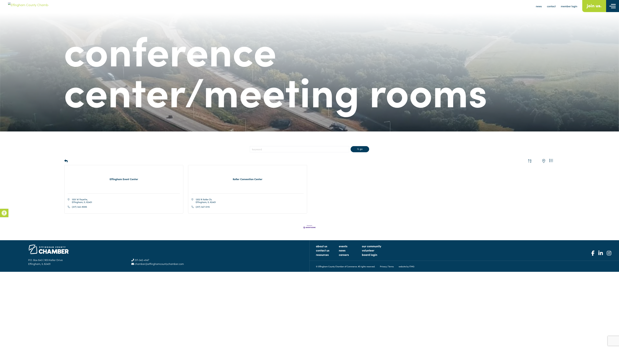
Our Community (371, 246)
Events (343, 246)
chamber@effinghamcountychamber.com (159, 264)
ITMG (411, 266)
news (539, 6)
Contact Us (322, 250)
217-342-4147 (141, 260)
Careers (344, 255)
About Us (321, 246)
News (342, 250)
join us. (594, 5)
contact (551, 6)
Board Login (369, 255)
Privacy (383, 266)
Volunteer (368, 250)
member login (569, 6)
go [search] (361, 148)
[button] (66, 161)
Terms (391, 266)
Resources (322, 255)
